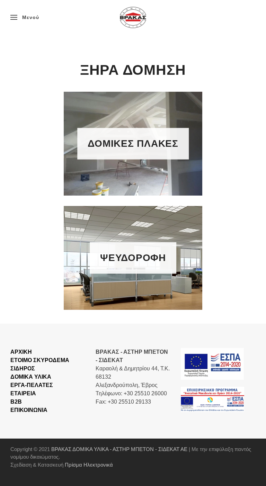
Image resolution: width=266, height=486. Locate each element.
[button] (24, 17)
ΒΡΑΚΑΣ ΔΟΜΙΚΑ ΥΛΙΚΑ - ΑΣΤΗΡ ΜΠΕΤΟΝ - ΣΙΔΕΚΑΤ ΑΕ (119, 449)
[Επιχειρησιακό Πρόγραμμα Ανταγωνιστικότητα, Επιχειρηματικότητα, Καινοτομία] (212, 363)
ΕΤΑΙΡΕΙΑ (23, 393)
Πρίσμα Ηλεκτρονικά (89, 465)
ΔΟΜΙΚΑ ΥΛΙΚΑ (30, 377)
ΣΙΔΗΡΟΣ (22, 368)
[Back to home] (133, 17)
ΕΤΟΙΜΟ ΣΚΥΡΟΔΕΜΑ (39, 360)
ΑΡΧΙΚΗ (21, 352)
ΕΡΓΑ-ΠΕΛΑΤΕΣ (31, 385)
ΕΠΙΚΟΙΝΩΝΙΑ (28, 410)
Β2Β (16, 402)
